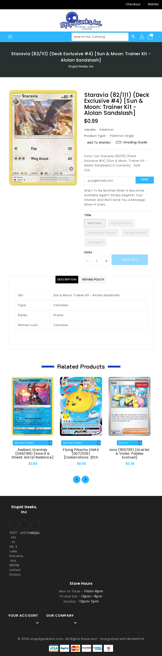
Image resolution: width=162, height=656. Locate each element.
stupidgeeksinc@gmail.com (34, 533)
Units (88, 252)
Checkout (133, 4)
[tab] (66, 279)
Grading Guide (135, 142)
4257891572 (24, 533)
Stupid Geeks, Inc (81, 66)
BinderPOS (135, 639)
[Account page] (142, 37)
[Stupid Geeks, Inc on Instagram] (23, 4)
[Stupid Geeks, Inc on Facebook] (7, 4)
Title (87, 215)
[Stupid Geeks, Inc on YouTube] (31, 4)
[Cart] (150, 37)
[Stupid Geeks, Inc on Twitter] (15, 4)
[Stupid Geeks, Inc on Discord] (39, 4)
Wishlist (153, 4)
